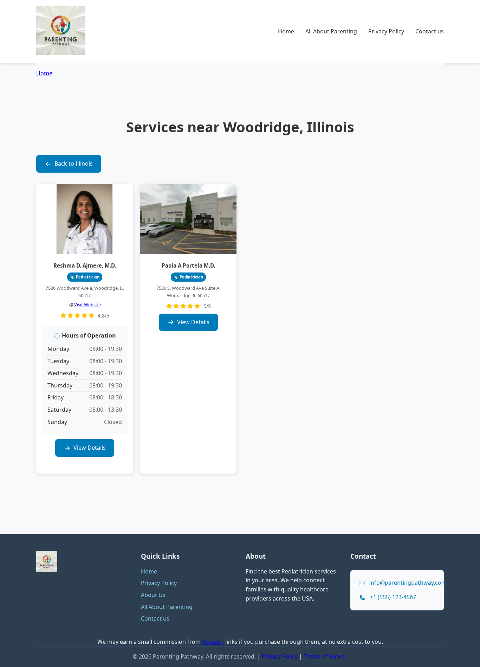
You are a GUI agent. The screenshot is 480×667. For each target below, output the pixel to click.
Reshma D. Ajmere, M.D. (84, 265)
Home (286, 31)
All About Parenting (331, 31)
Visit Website (87, 304)
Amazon (213, 642)
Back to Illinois (73, 163)
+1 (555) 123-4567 (393, 597)
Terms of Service (326, 656)
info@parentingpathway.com (408, 582)
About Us (153, 595)
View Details (89, 447)
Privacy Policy (386, 31)
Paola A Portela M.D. (188, 265)
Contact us (429, 31)
